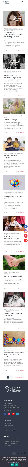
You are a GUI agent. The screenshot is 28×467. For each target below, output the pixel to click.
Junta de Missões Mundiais (12, 443)
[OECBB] (5, 2)
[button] (24, 453)
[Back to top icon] (14, 453)
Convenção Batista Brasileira (12, 439)
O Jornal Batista (9, 445)
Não (16, 464)
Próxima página (19, 377)
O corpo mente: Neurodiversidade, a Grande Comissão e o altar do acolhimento (13, 35)
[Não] (26, 461)
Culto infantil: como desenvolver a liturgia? (11, 238)
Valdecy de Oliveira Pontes (12, 310)
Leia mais (22, 50)
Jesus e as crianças (11, 120)
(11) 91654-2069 (9, 403)
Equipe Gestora (9, 425)
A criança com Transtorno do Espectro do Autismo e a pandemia (14, 354)
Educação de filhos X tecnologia (11, 156)
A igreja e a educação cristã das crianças (13, 314)
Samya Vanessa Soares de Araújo (14, 28)
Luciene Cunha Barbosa (11, 71)
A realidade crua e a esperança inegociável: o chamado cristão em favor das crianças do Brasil (13, 78)
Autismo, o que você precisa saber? (13, 197)
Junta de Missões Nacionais (12, 441)
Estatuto (7, 428)
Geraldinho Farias (9, 153)
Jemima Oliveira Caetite (11, 233)
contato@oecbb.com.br (11, 405)
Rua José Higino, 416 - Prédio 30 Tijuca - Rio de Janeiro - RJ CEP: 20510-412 (12, 409)
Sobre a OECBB (8, 423)
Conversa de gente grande (13, 276)
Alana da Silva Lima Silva (11, 272)
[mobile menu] (26, 2)
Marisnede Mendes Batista (12, 116)
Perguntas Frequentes (10, 430)
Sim (12, 464)
